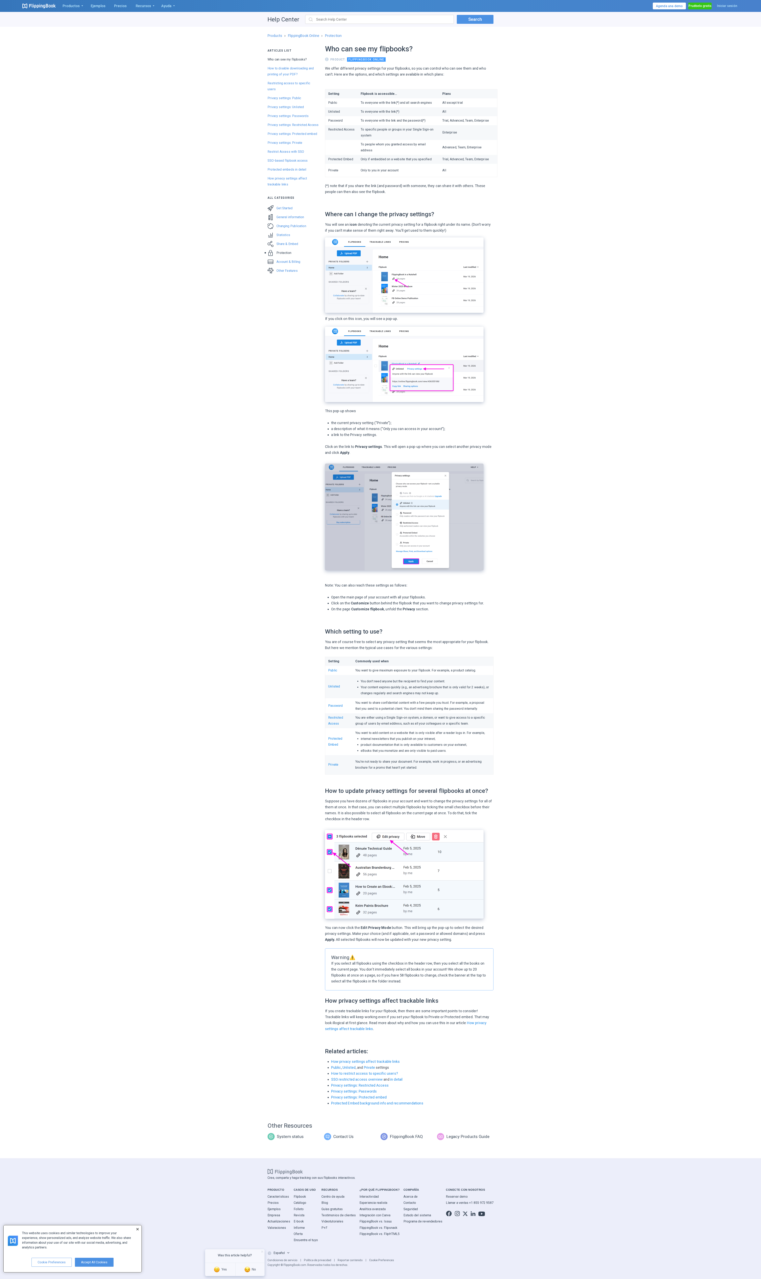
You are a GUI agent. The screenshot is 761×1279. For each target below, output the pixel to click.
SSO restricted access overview (357, 1079)
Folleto (299, 1209)
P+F (324, 1227)
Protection (333, 36)
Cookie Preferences (381, 1260)
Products (275, 36)
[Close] (137, 1229)
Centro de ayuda (332, 1196)
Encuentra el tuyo (306, 1240)
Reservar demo (456, 1196)
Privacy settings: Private (285, 143)
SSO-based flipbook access (288, 160)
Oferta (298, 1234)
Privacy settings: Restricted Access (293, 125)
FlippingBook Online (303, 36)
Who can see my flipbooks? (287, 59)
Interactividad (369, 1196)
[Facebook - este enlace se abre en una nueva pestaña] (449, 1213)
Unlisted (334, 686)
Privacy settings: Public (284, 98)
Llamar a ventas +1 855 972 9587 (469, 1203)
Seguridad (410, 1209)
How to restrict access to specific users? (364, 1073)
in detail (396, 1079)
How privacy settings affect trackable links (365, 1061)
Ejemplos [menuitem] (98, 6)
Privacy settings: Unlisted (286, 107)
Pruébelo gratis (699, 6)
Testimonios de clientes (338, 1215)
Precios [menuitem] (120, 6)
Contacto (409, 1203)
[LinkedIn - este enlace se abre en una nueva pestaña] (473, 1213)
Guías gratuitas (332, 1209)
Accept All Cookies (94, 1262)
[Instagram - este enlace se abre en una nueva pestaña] (457, 1213)
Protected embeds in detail (287, 169)
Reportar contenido (350, 1260)
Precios (273, 1203)
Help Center (283, 19)
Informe (299, 1227)
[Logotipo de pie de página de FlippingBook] (285, 1171)
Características (278, 1196)
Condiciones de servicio (282, 1260)
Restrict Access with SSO (286, 152)
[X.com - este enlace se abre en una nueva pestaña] (465, 1213)
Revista (299, 1215)
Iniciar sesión (727, 6)
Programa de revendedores (422, 1221)
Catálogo (300, 1203)
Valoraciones (277, 1227)
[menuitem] (72, 6)
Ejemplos (274, 1209)
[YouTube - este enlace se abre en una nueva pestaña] (481, 1213)
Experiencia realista (373, 1203)
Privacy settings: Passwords (288, 116)
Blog (324, 1203)
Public (332, 670)
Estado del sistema (417, 1215)
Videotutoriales (332, 1221)
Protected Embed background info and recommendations (377, 1103)
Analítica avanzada (372, 1209)
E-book (299, 1221)
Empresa (274, 1215)
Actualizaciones (279, 1221)
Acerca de (410, 1196)
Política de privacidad (317, 1260)
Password (335, 706)
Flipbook (300, 1196)
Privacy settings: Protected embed (292, 134)
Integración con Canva (375, 1215)
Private (333, 764)
